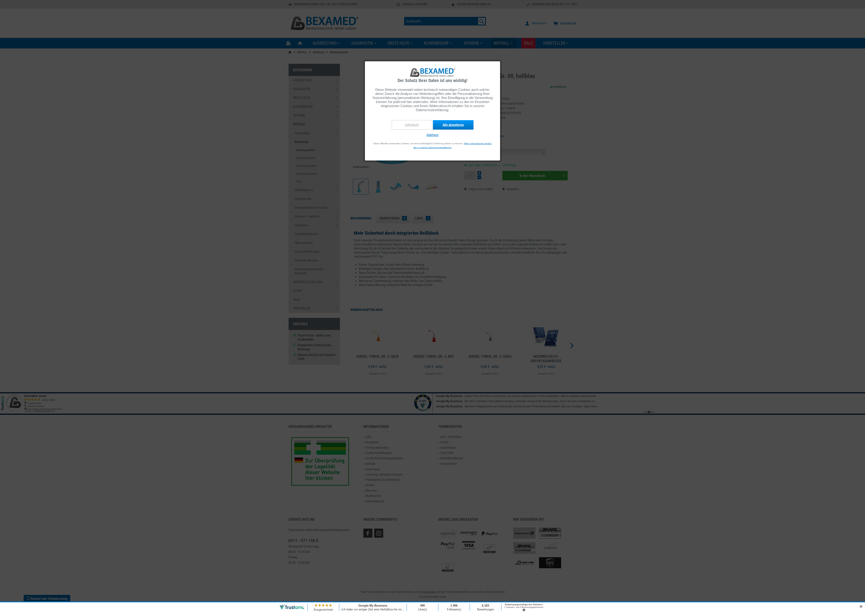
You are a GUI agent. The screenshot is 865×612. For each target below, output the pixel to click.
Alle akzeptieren (453, 125)
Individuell (412, 125)
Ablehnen (432, 135)
